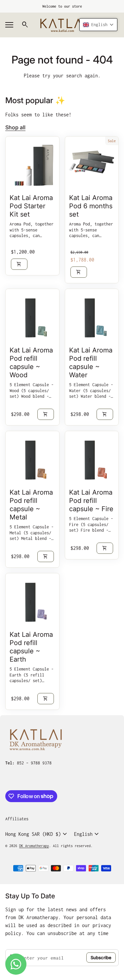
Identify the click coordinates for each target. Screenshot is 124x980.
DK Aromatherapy (34, 846)
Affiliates (16, 818)
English (87, 834)
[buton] (37, 834)
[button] (98, 25)
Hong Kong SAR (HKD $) (37, 834)
